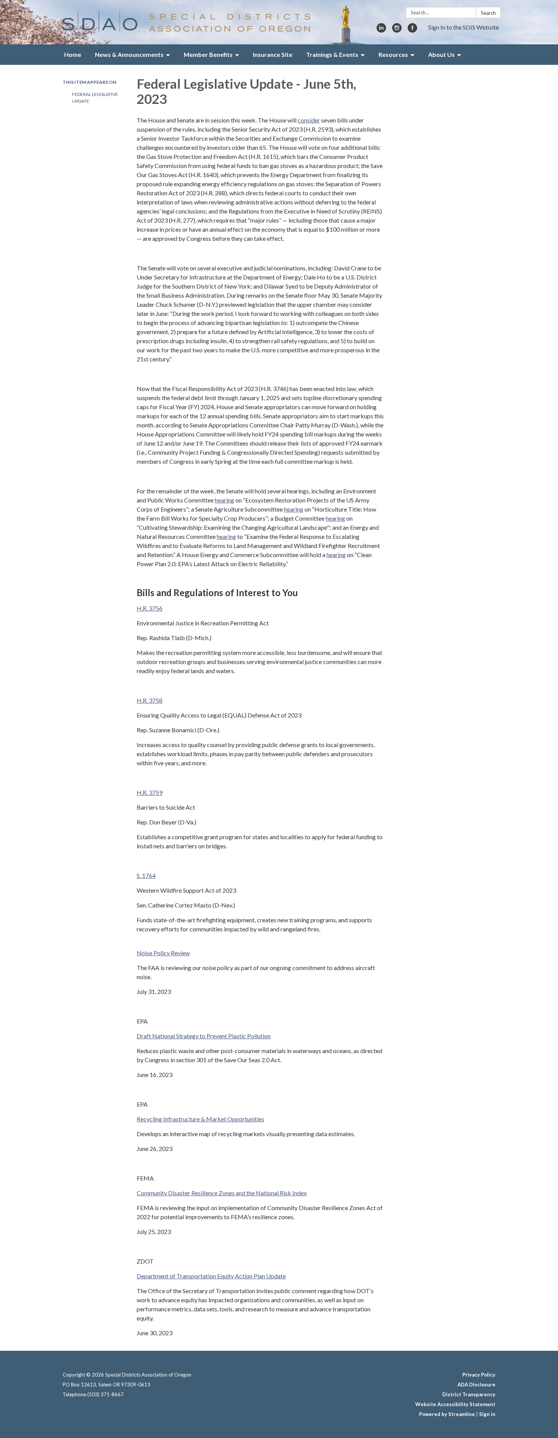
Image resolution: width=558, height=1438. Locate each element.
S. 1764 (146, 875)
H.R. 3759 (149, 792)
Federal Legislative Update (95, 97)
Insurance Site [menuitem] (272, 54)
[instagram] (397, 30)
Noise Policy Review (163, 952)
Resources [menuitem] (393, 54)
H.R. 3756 (149, 608)
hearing (224, 500)
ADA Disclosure (476, 1384)
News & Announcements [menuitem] (129, 54)
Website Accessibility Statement (455, 1404)
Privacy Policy (478, 1375)
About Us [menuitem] (441, 54)
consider (309, 120)
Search (488, 13)
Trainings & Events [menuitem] (332, 54)
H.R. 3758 (149, 700)
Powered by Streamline (447, 1414)
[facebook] (412, 30)
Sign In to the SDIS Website (463, 27)
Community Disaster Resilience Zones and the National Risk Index (222, 1192)
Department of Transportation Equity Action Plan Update (211, 1275)
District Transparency (468, 1394)
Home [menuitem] (72, 54)
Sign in (487, 1414)
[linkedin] (381, 30)
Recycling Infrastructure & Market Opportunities (200, 1118)
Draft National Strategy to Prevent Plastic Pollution (204, 1035)
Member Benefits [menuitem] (208, 54)
